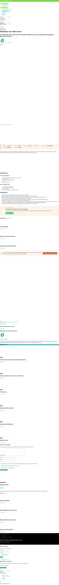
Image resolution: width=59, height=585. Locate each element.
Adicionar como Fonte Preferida (50, 253)
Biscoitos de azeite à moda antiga (7, 236)
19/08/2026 (2, 522)
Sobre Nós (4, 538)
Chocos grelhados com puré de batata (8, 510)
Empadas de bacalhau (4, 500)
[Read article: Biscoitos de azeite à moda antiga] (29, 232)
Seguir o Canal (10, 213)
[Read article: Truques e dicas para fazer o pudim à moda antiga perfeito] (29, 351)
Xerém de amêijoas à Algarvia (6, 529)
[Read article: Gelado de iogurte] (29, 432)
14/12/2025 (2, 394)
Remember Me (4, 554)
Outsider (4, 3)
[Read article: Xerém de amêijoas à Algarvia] (29, 525)
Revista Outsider (9, 42)
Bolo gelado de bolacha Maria (6, 424)
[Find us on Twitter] (0, 544)
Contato (3, 535)
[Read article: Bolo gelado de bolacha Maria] (29, 416)
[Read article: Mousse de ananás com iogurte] (29, 400)
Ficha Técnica (5, 533)
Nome (1, 457)
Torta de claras (3, 392)
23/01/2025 (2, 43)
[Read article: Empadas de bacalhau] (29, 496)
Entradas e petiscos (6, 11)
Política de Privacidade (7, 536)
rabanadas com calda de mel (12, 321)
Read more (2, 493)
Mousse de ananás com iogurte (7, 408)
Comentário (2, 455)
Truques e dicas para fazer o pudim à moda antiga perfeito (13, 359)
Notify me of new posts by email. (8, 467)
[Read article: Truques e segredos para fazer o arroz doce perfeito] (29, 367)
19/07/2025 (2, 410)
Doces (3, 12)
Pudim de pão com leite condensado (8, 246)
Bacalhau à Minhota (4, 484)
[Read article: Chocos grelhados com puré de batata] (29, 505)
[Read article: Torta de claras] (29, 384)
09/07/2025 (2, 442)
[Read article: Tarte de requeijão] (29, 222)
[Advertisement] (29, 289)
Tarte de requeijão (4, 226)
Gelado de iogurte (4, 440)
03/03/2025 (2, 248)
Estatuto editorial (5, 534)
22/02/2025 (2, 238)
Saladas (4, 13)
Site (1, 461)
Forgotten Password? (4, 559)
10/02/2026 (2, 361)
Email (1, 459)
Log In (1, 569)
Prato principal (5, 10)
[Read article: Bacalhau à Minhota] (29, 476)
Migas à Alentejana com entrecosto (8, 519)
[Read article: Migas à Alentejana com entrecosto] (29, 515)
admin (2, 487)
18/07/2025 (2, 426)
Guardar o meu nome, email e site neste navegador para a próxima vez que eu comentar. (19, 463)
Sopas (3, 19)
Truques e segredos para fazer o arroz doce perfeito (11, 375)
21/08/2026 (2, 488)
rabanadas (4, 321)
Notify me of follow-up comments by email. (10, 465)
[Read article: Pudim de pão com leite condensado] (29, 241)
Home (1, 28)
